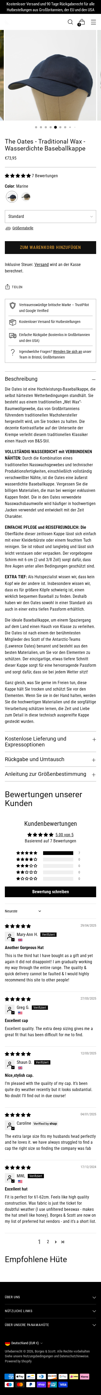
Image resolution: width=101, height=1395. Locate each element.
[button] (18, 175)
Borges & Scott (45, 1351)
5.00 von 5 (64, 834)
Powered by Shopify (18, 1361)
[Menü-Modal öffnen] (93, 22)
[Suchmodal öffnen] (70, 22)
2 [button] (48, 1241)
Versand (41, 264)
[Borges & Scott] (7, 22)
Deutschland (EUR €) (25, 1343)
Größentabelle (22, 228)
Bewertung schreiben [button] (50, 891)
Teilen (17, 287)
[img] (18, 926)
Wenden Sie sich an (67, 351)
